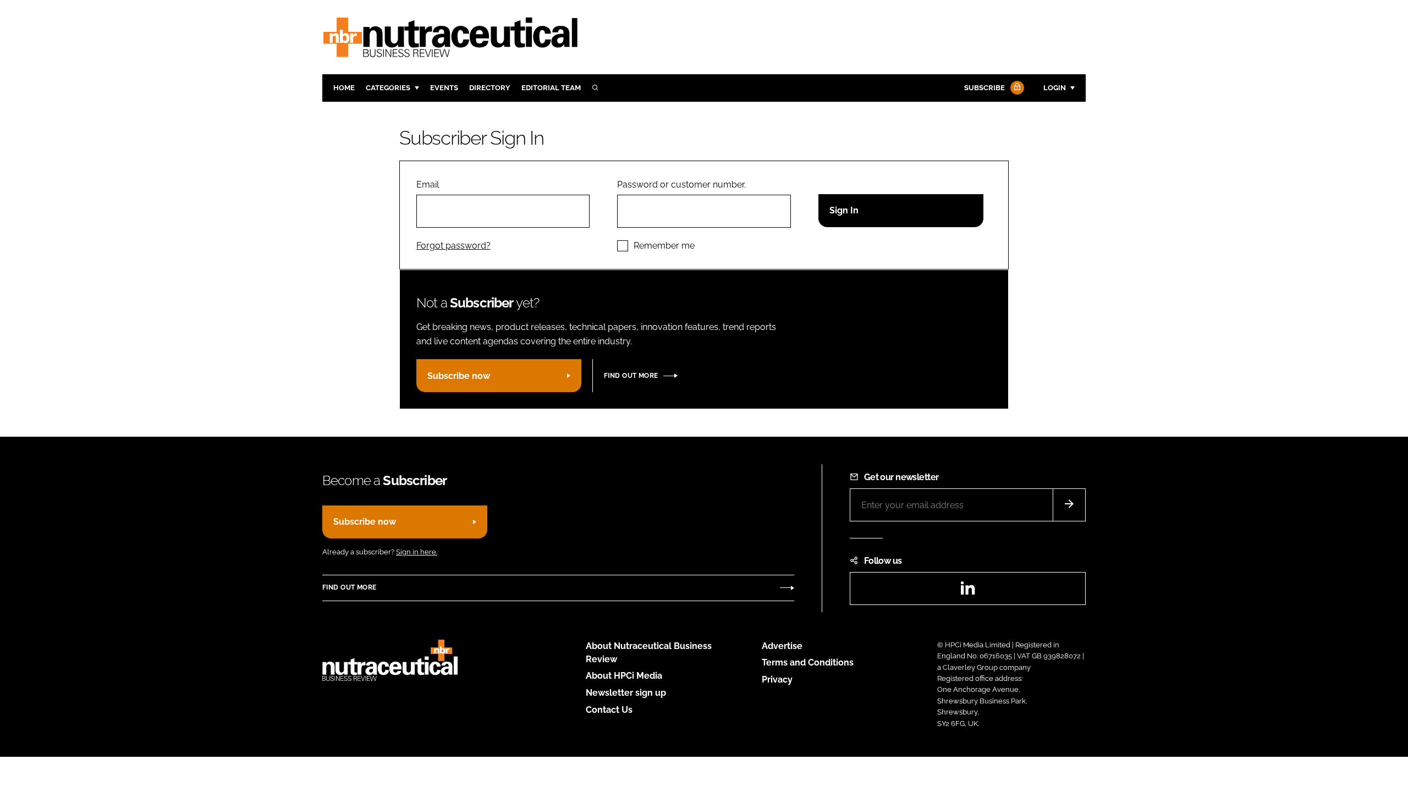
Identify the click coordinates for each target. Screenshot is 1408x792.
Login (1054, 88)
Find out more (631, 376)
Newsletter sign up (626, 693)
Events (444, 88)
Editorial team (551, 88)
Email (427, 184)
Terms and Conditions (808, 662)
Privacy (777, 679)
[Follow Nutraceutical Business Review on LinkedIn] (967, 591)
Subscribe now (458, 376)
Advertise (782, 646)
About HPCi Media (624, 675)
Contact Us (609, 710)
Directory (489, 88)
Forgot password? (453, 245)
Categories (388, 88)
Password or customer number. (681, 184)
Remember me (664, 245)
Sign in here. (416, 552)
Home (344, 88)
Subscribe (984, 88)
